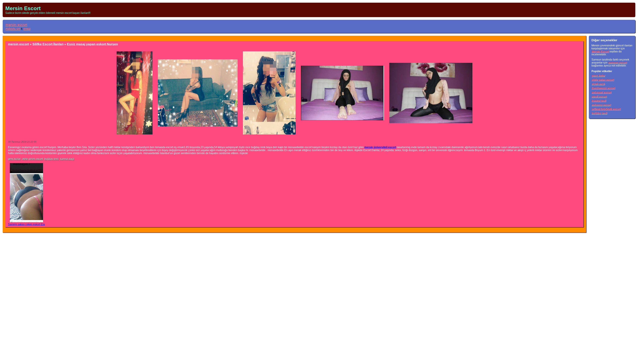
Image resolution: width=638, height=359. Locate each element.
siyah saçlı (598, 83)
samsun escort (617, 62)
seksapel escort (601, 92)
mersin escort (16, 24)
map (26, 28)
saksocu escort (601, 104)
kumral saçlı (67, 158)
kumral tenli (598, 100)
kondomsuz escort (603, 88)
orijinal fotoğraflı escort (606, 109)
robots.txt (12, 28)
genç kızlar (14, 158)
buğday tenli (51, 158)
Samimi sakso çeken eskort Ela (26, 224)
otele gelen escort (32, 158)
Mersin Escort (23, 8)
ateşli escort (599, 96)
